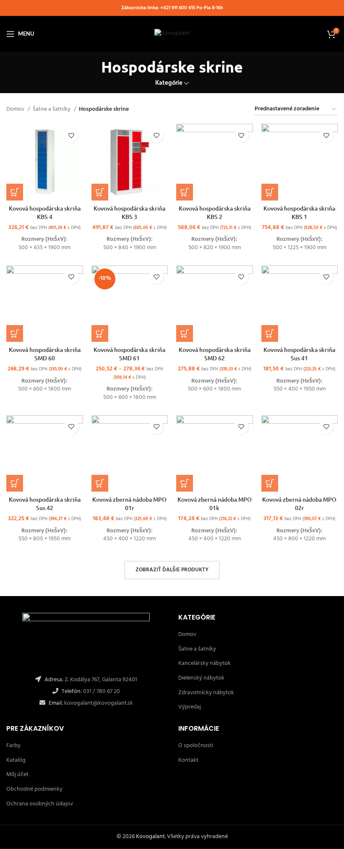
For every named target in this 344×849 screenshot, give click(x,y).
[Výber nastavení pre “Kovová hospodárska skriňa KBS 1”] (269, 192)
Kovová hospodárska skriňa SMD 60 (45, 354)
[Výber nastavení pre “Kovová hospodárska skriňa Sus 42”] (14, 483)
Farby (13, 745)
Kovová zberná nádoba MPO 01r (129, 503)
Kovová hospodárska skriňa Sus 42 (45, 503)
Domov (16, 109)
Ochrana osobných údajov (39, 804)
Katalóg (16, 760)
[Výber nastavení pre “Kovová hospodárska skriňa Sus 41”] (269, 333)
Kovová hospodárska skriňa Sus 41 (299, 354)
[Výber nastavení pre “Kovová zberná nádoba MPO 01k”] (184, 483)
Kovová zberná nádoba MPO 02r (299, 503)
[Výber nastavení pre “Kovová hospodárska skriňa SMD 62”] (184, 333)
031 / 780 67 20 (101, 691)
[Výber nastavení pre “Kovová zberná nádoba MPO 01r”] (99, 483)
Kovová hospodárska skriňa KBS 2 (214, 212)
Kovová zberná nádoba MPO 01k (214, 503)
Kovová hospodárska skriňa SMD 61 (129, 354)
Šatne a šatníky (52, 109)
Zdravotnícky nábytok (206, 693)
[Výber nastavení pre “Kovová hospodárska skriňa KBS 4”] (14, 192)
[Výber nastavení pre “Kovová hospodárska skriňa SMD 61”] (99, 333)
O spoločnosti (195, 745)
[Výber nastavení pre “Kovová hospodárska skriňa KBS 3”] (99, 192)
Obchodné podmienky (34, 789)
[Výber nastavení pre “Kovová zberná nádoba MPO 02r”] (269, 483)
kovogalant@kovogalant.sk (98, 703)
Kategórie (168, 83)
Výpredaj (189, 707)
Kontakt (188, 760)
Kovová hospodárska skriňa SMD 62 (214, 354)
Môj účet (17, 774)
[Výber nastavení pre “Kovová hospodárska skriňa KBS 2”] (184, 192)
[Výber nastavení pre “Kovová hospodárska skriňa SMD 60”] (14, 333)
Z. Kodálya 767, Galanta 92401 (101, 680)
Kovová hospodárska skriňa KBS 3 (129, 212)
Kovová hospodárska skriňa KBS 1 (299, 212)
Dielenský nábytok (201, 678)
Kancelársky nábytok (204, 663)
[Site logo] (172, 34)
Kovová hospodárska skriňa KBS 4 (45, 212)
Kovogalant (150, 836)
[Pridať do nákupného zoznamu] (71, 135)
